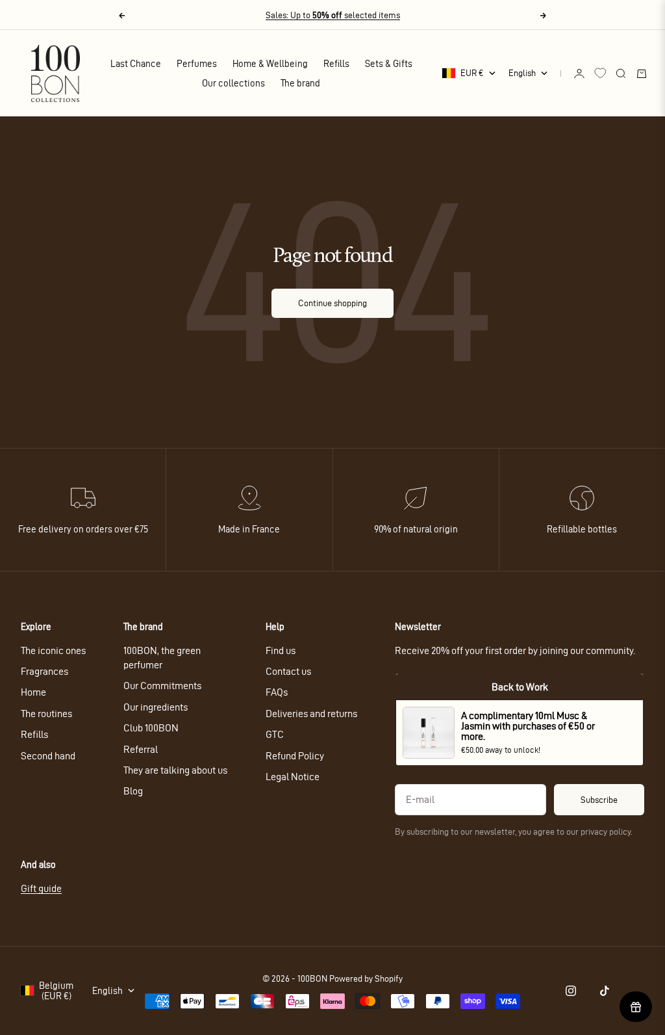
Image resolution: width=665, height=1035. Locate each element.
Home (33, 692)
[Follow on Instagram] (570, 990)
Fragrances (44, 671)
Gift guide (41, 888)
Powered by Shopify (366, 979)
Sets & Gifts (388, 64)
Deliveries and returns (311, 713)
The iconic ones (53, 650)
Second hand (48, 755)
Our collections (233, 83)
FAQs (277, 692)
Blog (133, 790)
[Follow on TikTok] (604, 990)
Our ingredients (155, 707)
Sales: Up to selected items (333, 15)
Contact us (288, 671)
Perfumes (197, 64)
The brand (300, 83)
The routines (46, 713)
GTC (275, 734)
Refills (336, 64)
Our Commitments (162, 685)
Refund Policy (295, 755)
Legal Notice (293, 776)
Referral (140, 749)
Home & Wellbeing (270, 64)
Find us (280, 650)
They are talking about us (175, 770)
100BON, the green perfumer (162, 657)
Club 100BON (151, 727)
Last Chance (135, 64)
